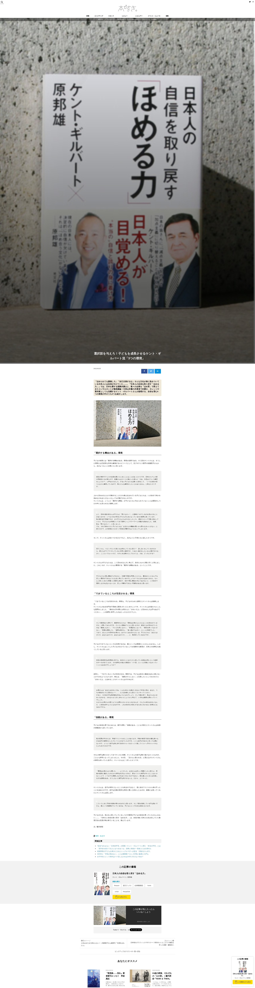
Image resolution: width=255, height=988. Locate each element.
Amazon (116, 885)
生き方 (102, 836)
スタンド (111, 16)
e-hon (117, 891)
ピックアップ (99, 16)
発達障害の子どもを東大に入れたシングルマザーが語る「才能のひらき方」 (124, 851)
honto (149, 885)
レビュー (125, 16)
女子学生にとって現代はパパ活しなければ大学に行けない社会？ (120, 856)
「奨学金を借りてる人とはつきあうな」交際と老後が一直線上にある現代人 (124, 848)
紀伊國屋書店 (139, 885)
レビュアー (138, 16)
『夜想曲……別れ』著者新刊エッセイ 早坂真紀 (115, 976)
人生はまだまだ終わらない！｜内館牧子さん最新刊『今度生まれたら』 (102, 943)
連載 (167, 16)
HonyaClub (126, 891)
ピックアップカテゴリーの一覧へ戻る (127, 951)
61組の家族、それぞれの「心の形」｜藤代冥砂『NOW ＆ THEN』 (162, 976)
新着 (87, 16)
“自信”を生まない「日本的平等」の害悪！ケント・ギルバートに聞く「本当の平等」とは (129, 846)
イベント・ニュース (154, 16)
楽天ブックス (127, 885)
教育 (97, 836)
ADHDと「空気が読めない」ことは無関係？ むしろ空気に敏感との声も (123, 854)
